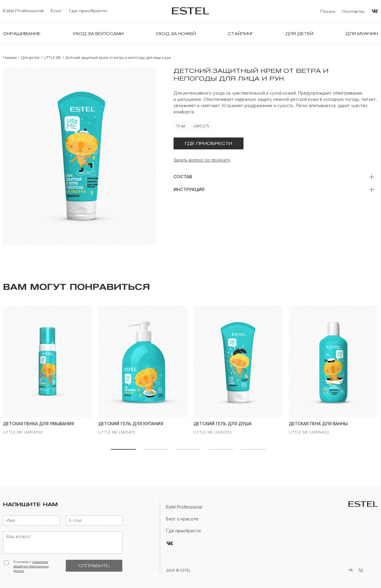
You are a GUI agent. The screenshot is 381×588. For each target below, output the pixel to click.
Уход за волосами (98, 33)
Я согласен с (31, 566)
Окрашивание (21, 33)
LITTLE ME (52, 58)
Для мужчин (362, 33)
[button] (123, 448)
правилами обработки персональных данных (31, 566)
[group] (47, 370)
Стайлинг (240, 33)
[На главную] (190, 11)
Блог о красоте (182, 519)
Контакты (353, 11)
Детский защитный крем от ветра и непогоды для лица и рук (118, 58)
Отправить (94, 565)
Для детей (299, 33)
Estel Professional (23, 10)
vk (350, 570)
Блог (56, 10)
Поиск (327, 11)
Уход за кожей (176, 33)
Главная (10, 58)
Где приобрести (88, 10)
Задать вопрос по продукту (202, 159)
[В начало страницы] (364, 574)
